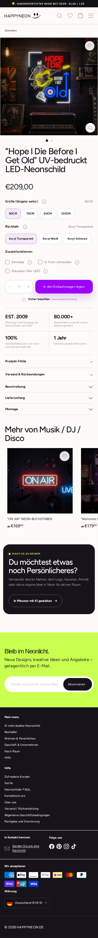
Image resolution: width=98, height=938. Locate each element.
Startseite (10, 30)
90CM (48, 213)
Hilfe (7, 757)
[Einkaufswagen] (80, 15)
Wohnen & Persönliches (20, 738)
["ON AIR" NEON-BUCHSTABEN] (40, 490)
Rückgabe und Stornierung (21, 821)
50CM (13, 213)
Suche (8, 783)
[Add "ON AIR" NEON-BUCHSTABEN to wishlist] (65, 456)
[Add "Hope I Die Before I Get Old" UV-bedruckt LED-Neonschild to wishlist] (89, 45)
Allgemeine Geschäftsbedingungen (27, 815)
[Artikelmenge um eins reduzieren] (9, 286)
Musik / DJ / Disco (42, 434)
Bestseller (10, 732)
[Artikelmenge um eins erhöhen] (28, 286)
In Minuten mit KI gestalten (33, 601)
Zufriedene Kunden (17, 776)
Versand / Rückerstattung (21, 808)
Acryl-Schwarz (77, 238)
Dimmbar (20, 262)
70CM (30, 213)
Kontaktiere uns (14, 796)
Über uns (10, 802)
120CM (66, 213)
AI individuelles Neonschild (22, 725)
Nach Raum (12, 751)
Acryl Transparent (21, 238)
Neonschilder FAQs (17, 789)
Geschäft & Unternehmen (21, 745)
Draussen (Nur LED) (28, 271)
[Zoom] (90, 128)
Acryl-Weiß (50, 238)
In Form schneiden (60, 262)
